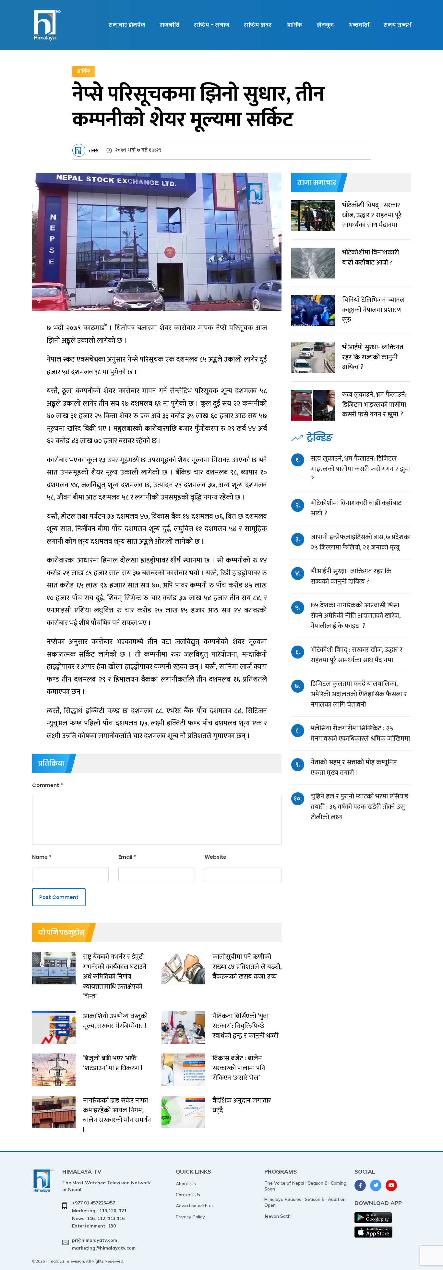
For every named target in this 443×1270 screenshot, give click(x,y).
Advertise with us (195, 1206)
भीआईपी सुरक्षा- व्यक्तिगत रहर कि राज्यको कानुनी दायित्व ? (351, 576)
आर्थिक (294, 24)
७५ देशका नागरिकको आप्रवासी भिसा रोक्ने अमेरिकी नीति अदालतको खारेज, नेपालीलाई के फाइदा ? (355, 615)
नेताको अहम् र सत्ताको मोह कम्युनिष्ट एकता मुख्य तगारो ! (354, 767)
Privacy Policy (190, 1217)
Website (215, 857)
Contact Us (188, 1195)
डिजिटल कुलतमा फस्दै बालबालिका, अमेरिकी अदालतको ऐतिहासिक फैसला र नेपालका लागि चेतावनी (359, 694)
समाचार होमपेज (127, 24)
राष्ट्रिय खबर (258, 24)
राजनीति (169, 24)
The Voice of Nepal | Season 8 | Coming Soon (305, 1186)
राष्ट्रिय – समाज (211, 24)
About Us (186, 1184)
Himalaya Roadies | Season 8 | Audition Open (305, 1202)
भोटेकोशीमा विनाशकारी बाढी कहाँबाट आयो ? (356, 508)
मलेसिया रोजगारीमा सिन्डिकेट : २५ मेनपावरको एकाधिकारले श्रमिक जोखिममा (360, 733)
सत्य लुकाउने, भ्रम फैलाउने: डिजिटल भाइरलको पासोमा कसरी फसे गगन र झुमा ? (361, 469)
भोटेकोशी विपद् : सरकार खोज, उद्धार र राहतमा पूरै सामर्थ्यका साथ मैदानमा (356, 655)
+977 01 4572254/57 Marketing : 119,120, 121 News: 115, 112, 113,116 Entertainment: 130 (99, 1214)
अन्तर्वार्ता (359, 24)
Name (42, 857)
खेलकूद (325, 24)
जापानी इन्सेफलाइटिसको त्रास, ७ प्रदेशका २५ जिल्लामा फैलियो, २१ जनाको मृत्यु (361, 542)
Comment (47, 785)
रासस (93, 150)
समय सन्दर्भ (397, 24)
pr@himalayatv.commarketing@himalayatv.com (104, 1244)
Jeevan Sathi (278, 1216)
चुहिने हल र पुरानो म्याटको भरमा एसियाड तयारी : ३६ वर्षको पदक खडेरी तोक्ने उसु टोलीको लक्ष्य (359, 807)
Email (127, 857)
